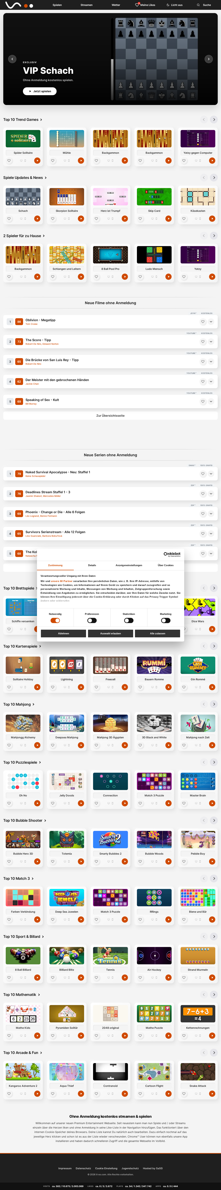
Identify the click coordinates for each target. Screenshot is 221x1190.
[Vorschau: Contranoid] (110, 1071)
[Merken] (203, 321)
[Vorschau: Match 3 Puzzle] (154, 781)
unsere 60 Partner (62, 581)
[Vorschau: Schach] (23, 196)
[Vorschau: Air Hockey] (154, 955)
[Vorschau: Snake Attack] (198, 1071)
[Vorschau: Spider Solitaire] (23, 138)
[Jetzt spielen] (37, 160)
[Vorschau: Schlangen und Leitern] (66, 254)
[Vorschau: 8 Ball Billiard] (23, 955)
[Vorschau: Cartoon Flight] (154, 1071)
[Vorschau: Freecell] (110, 665)
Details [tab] (92, 565)
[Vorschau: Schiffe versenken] (23, 607)
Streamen (87, 5)
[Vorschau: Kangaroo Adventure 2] (23, 1071)
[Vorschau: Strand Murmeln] (198, 955)
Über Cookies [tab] (166, 565)
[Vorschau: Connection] (110, 781)
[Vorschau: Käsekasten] (198, 196)
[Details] (211, 321)
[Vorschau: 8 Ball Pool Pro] (110, 254)
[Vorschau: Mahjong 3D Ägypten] (110, 723)
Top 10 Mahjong (17, 704)
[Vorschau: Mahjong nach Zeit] (198, 723)
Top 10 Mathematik (19, 994)
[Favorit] (9, 160)
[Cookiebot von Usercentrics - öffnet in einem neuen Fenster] (166, 554)
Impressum (65, 1168)
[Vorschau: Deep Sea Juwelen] (66, 897)
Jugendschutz (130, 1168)
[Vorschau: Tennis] (110, 955)
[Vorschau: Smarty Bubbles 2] (110, 839)
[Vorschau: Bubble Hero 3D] (23, 839)
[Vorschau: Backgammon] (110, 138)
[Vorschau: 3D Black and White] (154, 723)
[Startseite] (17, 5)
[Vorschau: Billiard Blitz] (66, 955)
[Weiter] (209, 59)
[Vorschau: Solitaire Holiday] (23, 665)
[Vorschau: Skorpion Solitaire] (66, 196)
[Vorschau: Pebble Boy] (198, 839)
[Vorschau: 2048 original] (110, 1013)
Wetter (116, 5)
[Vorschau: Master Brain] (198, 781)
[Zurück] (12, 59)
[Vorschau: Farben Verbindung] (23, 897)
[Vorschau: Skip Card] (154, 196)
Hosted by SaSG (153, 1168)
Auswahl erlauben (110, 633)
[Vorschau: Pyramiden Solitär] (66, 1013)
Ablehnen (63, 633)
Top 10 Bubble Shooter (22, 820)
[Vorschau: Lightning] (66, 665)
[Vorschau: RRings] (154, 897)
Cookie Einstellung (106, 1168)
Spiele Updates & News (23, 177)
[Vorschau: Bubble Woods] (154, 839)
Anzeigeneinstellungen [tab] (129, 565)
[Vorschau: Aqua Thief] (66, 1071)
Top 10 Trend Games (20, 119)
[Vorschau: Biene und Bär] (198, 897)
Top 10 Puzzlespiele (20, 762)
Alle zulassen (157, 633)
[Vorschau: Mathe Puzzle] (154, 1013)
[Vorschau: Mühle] (66, 138)
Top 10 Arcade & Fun (20, 1052)
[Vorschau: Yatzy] (198, 254)
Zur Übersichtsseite (110, 415)
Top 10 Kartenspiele (20, 646)
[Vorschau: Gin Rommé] (198, 665)
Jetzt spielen (42, 91)
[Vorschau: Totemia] (66, 839)
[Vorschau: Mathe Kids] (23, 1013)
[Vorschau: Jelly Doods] (66, 781)
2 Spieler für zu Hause (22, 236)
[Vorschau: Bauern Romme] (154, 665)
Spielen (57, 5)
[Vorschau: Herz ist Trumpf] (110, 196)
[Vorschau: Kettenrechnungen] (198, 1013)
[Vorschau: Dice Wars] (198, 607)
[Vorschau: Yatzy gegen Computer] (198, 138)
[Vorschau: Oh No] (23, 781)
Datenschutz (83, 1168)
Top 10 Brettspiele (18, 588)
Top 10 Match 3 (16, 878)
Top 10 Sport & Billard (21, 936)
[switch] (92, 620)
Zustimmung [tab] (55, 565)
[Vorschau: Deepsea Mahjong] (66, 723)
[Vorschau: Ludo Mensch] (154, 254)
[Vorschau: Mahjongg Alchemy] (23, 723)
